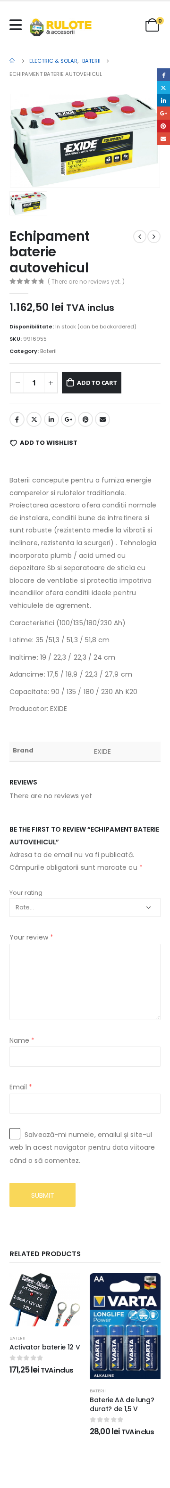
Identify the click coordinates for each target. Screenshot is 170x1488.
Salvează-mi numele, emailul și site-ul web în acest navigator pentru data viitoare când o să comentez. (82, 1147)
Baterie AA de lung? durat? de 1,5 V (122, 1404)
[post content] (44, 1299)
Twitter (34, 419)
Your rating (25, 892)
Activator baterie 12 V (44, 1347)
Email (102, 419)
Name (21, 1040)
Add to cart (97, 382)
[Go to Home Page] (12, 61)
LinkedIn (51, 419)
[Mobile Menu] (17, 25)
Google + (68, 419)
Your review (31, 937)
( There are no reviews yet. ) (86, 282)
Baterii (48, 351)
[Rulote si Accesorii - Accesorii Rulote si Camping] (61, 27)
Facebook (17, 419)
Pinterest (85, 419)
